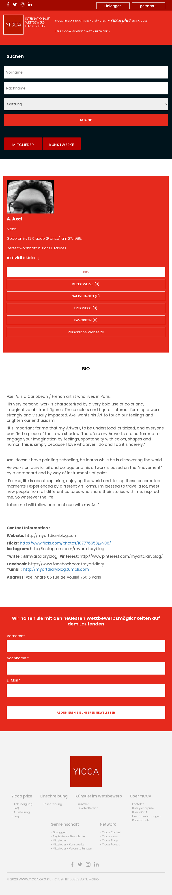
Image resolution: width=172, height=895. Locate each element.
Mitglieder (23, 144)
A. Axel (14, 219)
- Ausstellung (20, 812)
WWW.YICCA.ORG (32, 879)
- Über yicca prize (142, 808)
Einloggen (113, 6)
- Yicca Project (110, 844)
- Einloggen (59, 832)
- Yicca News (109, 836)
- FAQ (15, 808)
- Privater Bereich (86, 808)
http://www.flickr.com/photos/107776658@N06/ (65, 543)
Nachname (18, 658)
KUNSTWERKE (61, 144)
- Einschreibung (51, 804)
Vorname (16, 636)
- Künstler (81, 804)
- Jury (15, 816)
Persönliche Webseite (86, 332)
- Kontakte (137, 804)
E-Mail (13, 680)
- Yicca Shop (109, 840)
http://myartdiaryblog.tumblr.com (56, 569)
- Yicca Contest (110, 832)
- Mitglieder (58, 840)
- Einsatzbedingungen (145, 816)
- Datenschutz (139, 820)
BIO (86, 272)
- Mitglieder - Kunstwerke (67, 844)
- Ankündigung (21, 804)
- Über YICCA (138, 812)
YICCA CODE (139, 20)
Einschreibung (83, 20)
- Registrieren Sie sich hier (68, 836)
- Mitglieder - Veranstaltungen (71, 848)
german (147, 6)
